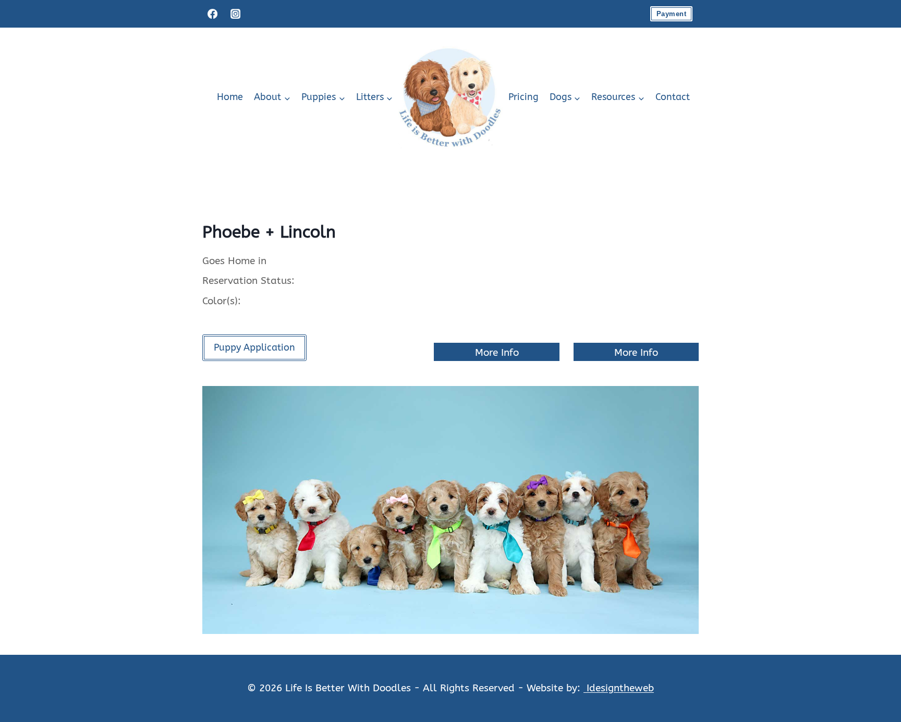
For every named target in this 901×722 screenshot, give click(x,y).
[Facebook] (212, 13)
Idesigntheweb (618, 688)
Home (230, 97)
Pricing (523, 97)
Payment (671, 14)
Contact (672, 97)
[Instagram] (235, 13)
